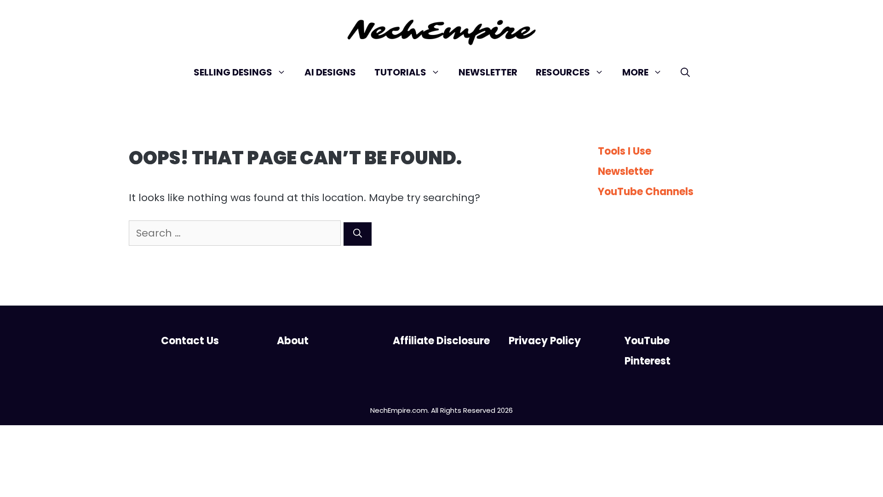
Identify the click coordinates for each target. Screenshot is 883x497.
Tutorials (400, 72)
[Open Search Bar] (685, 72)
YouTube (647, 341)
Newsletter (488, 72)
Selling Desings (233, 72)
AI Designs (330, 72)
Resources (563, 72)
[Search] (358, 234)
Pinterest (648, 361)
